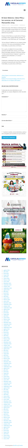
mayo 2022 (6, 353)
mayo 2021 (6, 373)
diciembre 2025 (7, 283)
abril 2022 (6, 355)
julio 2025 (6, 291)
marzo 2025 (6, 298)
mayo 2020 (6, 392)
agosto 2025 (7, 289)
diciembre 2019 (7, 401)
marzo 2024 (6, 317)
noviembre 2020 (7, 383)
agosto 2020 (7, 388)
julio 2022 (6, 350)
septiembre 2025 (8, 288)
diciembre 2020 (7, 381)
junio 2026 (6, 273)
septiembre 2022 (8, 347)
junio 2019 (6, 410)
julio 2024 (6, 311)
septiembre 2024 (8, 307)
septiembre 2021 (8, 366)
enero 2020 (6, 399)
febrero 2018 (7, 437)
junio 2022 (6, 352)
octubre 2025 (7, 286)
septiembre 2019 (8, 406)
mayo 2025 (6, 294)
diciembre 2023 (7, 322)
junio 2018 (6, 430)
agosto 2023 (7, 329)
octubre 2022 (7, 345)
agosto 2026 (7, 270)
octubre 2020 (7, 384)
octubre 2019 (7, 404)
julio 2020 (6, 389)
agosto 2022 (7, 348)
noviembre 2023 (7, 324)
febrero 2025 (7, 299)
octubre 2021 (7, 365)
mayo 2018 (6, 432)
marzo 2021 (6, 376)
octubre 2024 (7, 306)
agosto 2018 (7, 427)
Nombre (4, 114)
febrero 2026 (7, 280)
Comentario (5, 96)
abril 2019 (6, 414)
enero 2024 (6, 320)
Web (3, 126)
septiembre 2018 (8, 425)
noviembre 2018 (7, 422)
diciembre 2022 (7, 342)
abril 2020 (6, 394)
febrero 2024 (7, 319)
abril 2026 (6, 276)
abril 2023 (6, 335)
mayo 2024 (6, 314)
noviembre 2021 (7, 363)
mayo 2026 (6, 275)
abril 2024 (6, 316)
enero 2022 (6, 360)
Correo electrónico (7, 120)
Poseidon (21, 445)
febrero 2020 (7, 397)
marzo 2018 (6, 435)
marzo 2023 (6, 337)
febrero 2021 (7, 378)
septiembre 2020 (8, 386)
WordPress (15, 445)
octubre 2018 (7, 424)
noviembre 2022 (7, 343)
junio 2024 (6, 312)
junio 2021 (6, 371)
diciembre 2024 (7, 302)
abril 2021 (6, 374)
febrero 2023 (7, 338)
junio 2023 (6, 332)
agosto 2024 (7, 309)
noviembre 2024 (7, 304)
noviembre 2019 (7, 402)
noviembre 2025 (7, 284)
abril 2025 (6, 296)
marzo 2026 (6, 278)
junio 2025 (6, 293)
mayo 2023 (6, 334)
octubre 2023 (7, 325)
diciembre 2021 (7, 361)
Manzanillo (22, 25)
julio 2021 (6, 370)
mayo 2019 (6, 412)
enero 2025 (6, 301)
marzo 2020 (6, 396)
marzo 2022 (6, 356)
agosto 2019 (7, 407)
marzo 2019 (6, 415)
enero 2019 (6, 419)
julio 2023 (6, 330)
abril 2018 (6, 433)
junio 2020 (6, 391)
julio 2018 (6, 428)
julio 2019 (6, 409)
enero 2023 (6, 340)
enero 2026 (6, 281)
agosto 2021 (7, 368)
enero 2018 (6, 438)
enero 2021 (6, 379)
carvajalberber (14, 25)
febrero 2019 (7, 417)
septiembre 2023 (8, 327)
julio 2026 (6, 271)
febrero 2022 (7, 358)
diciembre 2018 (7, 420)
